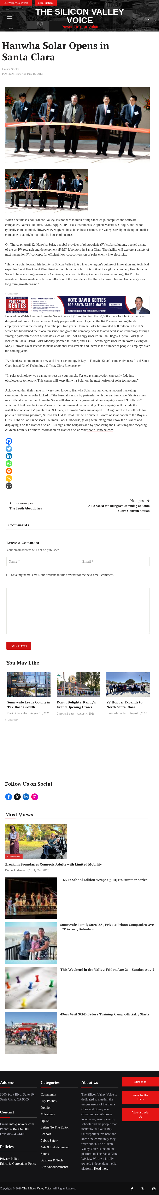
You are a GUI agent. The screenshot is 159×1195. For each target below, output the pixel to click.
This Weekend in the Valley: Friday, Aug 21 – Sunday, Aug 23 (108, 969)
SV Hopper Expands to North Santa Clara (124, 704)
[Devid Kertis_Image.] (77, 305)
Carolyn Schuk (65, 713)
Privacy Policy (9, 1158)
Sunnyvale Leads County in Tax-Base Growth (28, 704)
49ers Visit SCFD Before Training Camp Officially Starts (104, 1014)
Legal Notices (45, 2)
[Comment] (9, 485)
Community (13, 856)
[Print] (9, 471)
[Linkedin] (9, 456)
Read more (101, 1168)
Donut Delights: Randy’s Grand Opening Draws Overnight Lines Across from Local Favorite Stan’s (78, 709)
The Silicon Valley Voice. (37, 1188)
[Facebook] (9, 441)
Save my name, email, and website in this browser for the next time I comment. (62, 575)
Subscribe (140, 1081)
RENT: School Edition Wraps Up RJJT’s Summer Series (103, 880)
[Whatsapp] (9, 463)
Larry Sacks (10, 69)
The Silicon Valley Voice (79, 16)
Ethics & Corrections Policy (18, 1163)
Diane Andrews (15, 870)
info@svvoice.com (21, 1124)
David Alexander (17, 713)
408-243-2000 (19, 1129)
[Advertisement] (79, 751)
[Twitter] (9, 448)
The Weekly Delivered (15, 2)
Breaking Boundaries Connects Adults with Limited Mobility (53, 864)
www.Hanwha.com (100, 430)
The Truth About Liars (25, 508)
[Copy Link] (9, 478)
